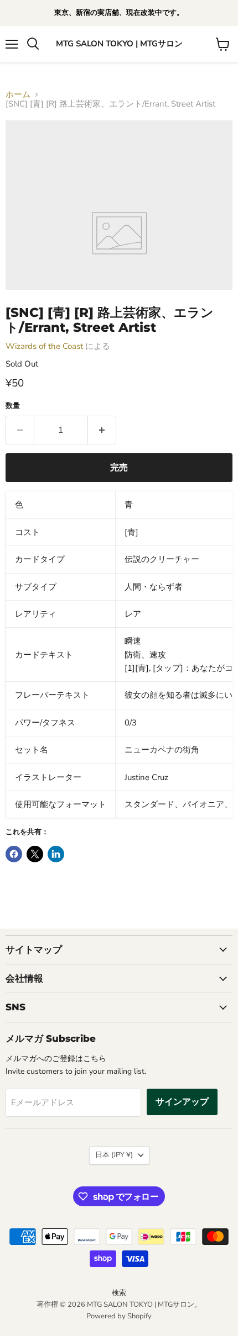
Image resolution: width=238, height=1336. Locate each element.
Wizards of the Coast (44, 346)
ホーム (18, 94)
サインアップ (182, 1102)
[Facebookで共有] (14, 854)
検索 (119, 1293)
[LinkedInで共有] (56, 854)
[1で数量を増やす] (102, 430)
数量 (13, 406)
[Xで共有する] (35, 854)
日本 (114, 1155)
